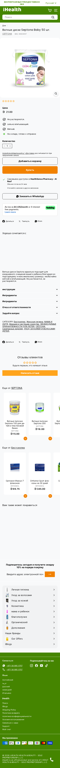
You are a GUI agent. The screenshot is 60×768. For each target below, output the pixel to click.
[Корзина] (49, 10)
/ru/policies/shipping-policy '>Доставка (18, 153)
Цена (5, 108)
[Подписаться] (50, 574)
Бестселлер (19, 321)
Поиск (5, 703)
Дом (4, 25)
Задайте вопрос (11, 313)
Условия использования (13, 719)
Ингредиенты (9, 295)
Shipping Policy (9, 710)
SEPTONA (16, 388)
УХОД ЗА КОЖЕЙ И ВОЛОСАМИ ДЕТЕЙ (28, 330)
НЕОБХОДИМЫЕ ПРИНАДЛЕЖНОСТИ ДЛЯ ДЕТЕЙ (29, 325)
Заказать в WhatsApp (31, 196)
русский (6, 686)
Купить (30, 170)
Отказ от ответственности (16, 307)
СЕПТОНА (7, 34)
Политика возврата (11, 713)
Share (39, 221)
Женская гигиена (35, 321)
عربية (4, 683)
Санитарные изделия (12, 329)
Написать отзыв (30, 373)
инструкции (8, 289)
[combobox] (30, 17)
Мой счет (6, 729)
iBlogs (5, 706)
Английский (7, 680)
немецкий (7, 690)
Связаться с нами (10, 723)
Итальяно (6, 693)
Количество (8, 141)
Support (5, 726)
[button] (8, 101)
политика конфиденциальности (16, 716)
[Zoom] (55, 93)
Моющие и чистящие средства (24, 324)
